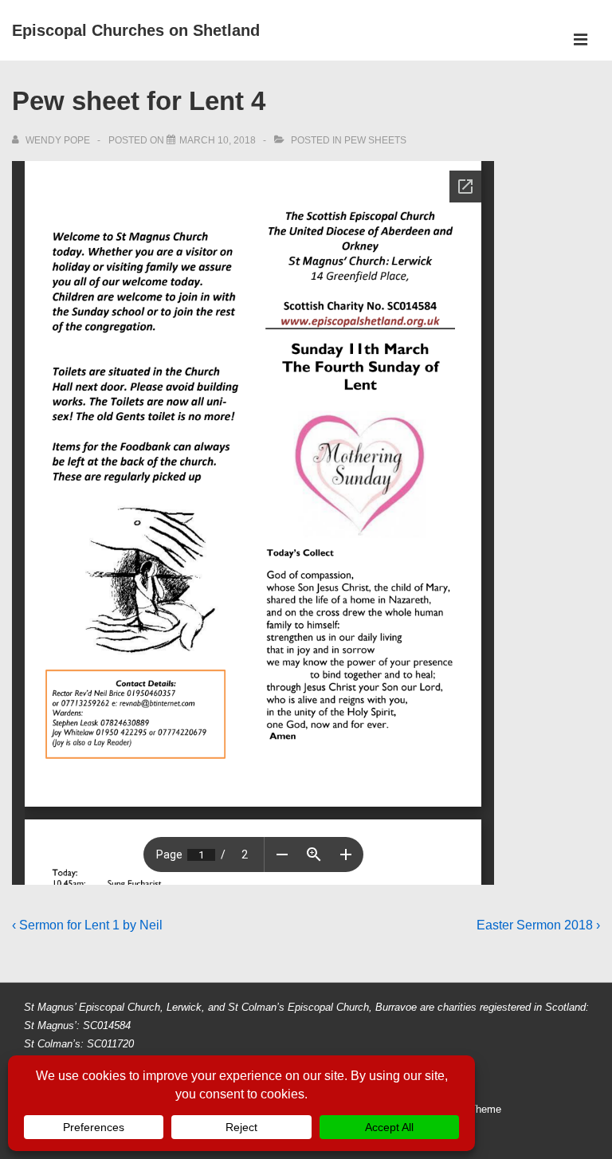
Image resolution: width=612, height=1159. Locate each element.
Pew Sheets (375, 140)
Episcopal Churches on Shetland (136, 30)
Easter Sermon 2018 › (538, 925)
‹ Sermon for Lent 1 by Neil (87, 925)
